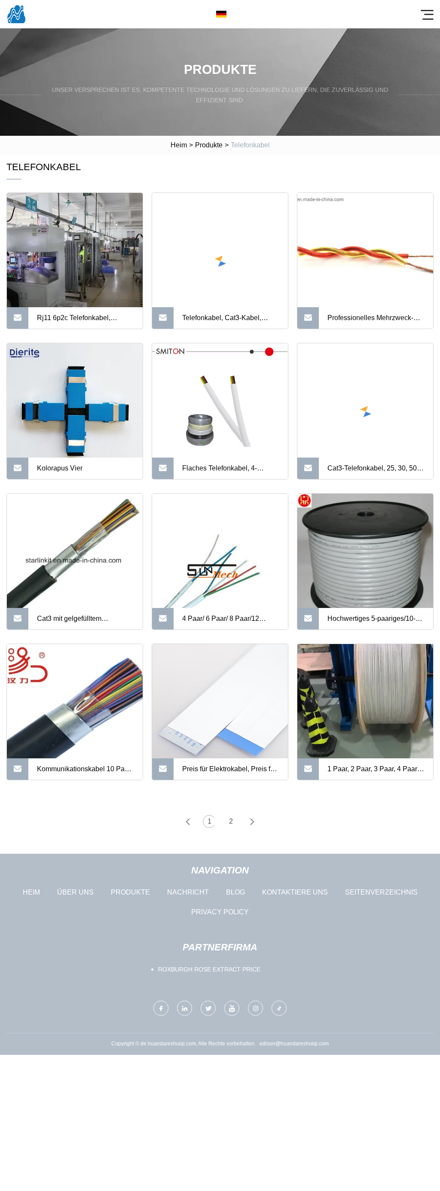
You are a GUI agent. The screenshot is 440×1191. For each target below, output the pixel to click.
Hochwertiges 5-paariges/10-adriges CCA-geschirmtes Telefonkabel (371, 622)
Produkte (209, 145)
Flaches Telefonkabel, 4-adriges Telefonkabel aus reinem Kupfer (220, 471)
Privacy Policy (220, 912)
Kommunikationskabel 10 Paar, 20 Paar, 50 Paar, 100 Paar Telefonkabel (84, 772)
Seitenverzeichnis (381, 892)
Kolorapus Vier (59, 468)
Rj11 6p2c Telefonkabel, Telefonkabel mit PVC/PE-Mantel (76, 321)
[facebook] (160, 1008)
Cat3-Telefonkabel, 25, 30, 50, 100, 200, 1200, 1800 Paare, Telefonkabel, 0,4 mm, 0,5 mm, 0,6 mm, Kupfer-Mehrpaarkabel (374, 471)
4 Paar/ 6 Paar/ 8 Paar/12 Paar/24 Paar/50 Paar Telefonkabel (220, 622)
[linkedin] (184, 1008)
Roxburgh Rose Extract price (209, 969)
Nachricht (188, 892)
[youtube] (231, 1008)
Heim (179, 145)
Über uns (75, 892)
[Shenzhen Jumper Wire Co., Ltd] (16, 14)
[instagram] (255, 1008)
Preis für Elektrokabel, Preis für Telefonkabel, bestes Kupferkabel (229, 772)
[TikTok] (279, 1008)
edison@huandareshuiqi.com (294, 1044)
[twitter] (208, 1008)
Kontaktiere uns (295, 892)
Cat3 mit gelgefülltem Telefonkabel (69, 622)
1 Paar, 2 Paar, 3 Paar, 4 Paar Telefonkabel (372, 772)
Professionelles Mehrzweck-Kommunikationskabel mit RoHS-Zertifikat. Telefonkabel (372, 321)
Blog (235, 892)
